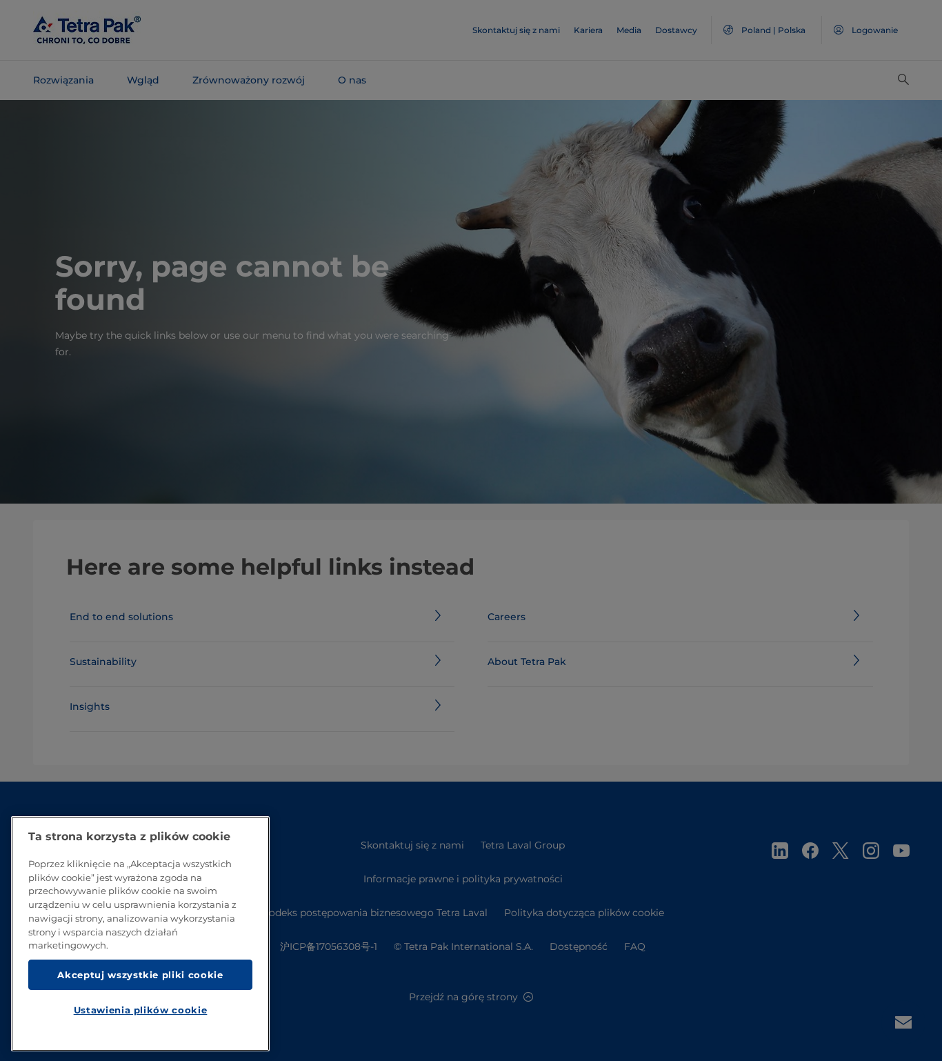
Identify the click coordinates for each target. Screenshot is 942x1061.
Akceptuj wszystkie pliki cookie (140, 974)
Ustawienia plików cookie (141, 1009)
